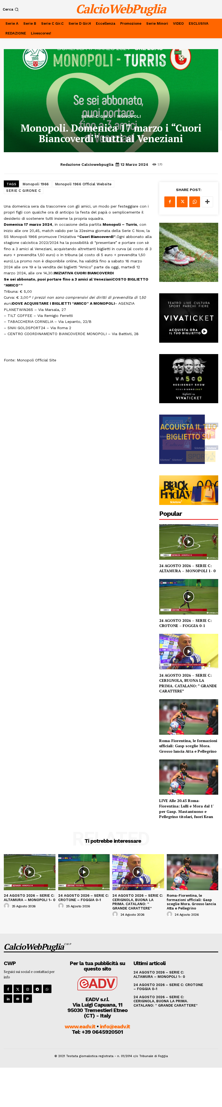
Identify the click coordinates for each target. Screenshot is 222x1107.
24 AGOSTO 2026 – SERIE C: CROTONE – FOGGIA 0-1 (185, 623)
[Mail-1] (18, 998)
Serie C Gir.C (96, 116)
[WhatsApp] (194, 201)
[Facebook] (169, 201)
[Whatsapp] (47, 989)
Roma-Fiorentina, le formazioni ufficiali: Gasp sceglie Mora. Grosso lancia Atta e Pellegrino (188, 746)
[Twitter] (182, 201)
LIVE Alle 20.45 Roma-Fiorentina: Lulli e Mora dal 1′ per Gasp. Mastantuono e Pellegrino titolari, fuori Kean (186, 808)
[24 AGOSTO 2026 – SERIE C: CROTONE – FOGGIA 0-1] (188, 597)
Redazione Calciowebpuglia (86, 164)
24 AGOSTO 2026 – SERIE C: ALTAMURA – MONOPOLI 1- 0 (187, 568)
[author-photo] (7, 906)
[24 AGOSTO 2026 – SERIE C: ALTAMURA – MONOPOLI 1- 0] (188, 542)
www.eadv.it (80, 1026)
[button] (11, 9)
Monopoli (129, 116)
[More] (207, 201)
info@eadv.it (115, 1026)
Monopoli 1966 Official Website (83, 184)
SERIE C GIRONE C (23, 191)
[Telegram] (37, 989)
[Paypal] (27, 998)
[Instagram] (27, 989)
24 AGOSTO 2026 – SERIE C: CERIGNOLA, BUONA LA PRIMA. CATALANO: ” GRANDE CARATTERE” (188, 683)
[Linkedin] (8, 998)
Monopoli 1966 (35, 184)
